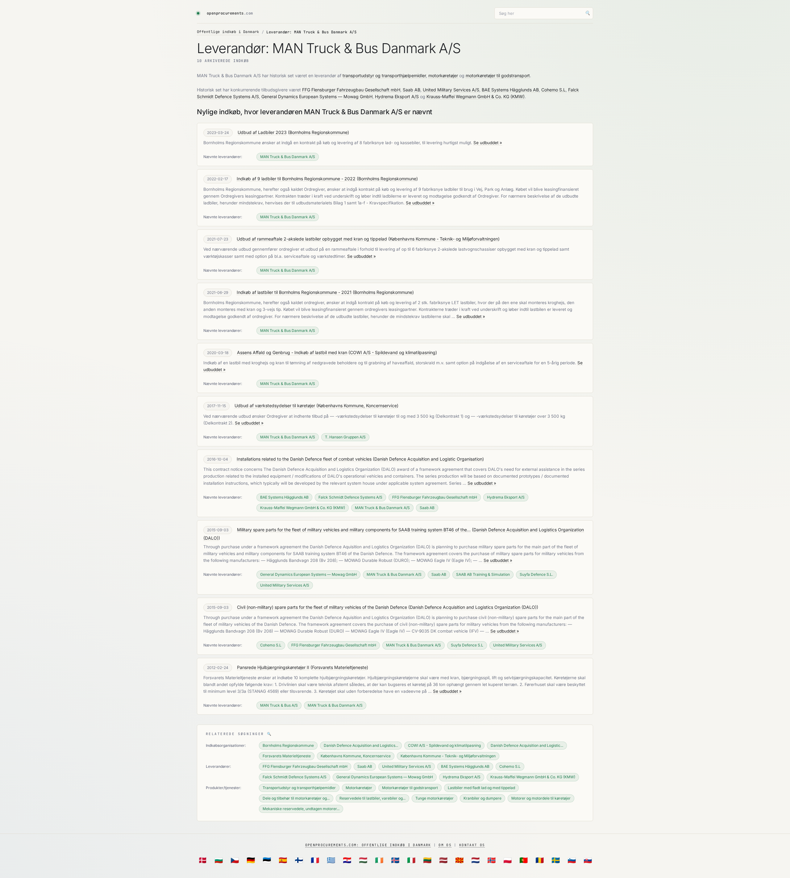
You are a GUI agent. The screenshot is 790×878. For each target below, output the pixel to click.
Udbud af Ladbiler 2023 (262, 132)
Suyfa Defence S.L (467, 645)
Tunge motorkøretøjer (434, 798)
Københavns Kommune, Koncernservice (357, 405)
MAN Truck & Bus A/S (279, 705)
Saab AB (411, 89)
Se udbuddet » (487, 142)
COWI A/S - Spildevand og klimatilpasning (392, 352)
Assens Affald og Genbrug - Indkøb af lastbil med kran (292, 352)
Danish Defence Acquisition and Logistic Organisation (428, 459)
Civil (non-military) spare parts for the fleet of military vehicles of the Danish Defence (322, 607)
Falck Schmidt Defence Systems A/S (350, 497)
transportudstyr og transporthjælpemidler (384, 75)
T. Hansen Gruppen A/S (345, 437)
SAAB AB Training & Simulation (483, 574)
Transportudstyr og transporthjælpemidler (299, 787)
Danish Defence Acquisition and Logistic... (527, 745)
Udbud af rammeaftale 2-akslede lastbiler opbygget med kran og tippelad (312, 238)
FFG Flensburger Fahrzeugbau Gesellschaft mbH (351, 89)
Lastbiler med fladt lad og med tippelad (481, 787)
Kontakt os (472, 845)
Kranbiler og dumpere (482, 798)
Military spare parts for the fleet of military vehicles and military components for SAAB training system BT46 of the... (354, 529)
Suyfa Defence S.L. (536, 574)
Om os (445, 845)
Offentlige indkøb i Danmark (228, 31)
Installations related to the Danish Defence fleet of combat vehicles (304, 459)
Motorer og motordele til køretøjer (541, 798)
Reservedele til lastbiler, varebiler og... (372, 798)
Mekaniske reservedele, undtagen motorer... (301, 808)
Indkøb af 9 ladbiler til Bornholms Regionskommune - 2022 (296, 178)
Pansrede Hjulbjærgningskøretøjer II (273, 667)
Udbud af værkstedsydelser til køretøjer (275, 405)
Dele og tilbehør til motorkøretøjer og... (296, 798)
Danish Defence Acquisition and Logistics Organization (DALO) (473, 607)
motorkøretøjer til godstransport (498, 75)
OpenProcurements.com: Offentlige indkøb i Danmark (368, 845)
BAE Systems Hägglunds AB (510, 89)
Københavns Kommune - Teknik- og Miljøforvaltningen (444, 238)
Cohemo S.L (553, 89)
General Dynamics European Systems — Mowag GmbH (316, 96)
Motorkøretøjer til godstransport (410, 787)
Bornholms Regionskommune (318, 132)
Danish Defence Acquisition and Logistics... (361, 745)
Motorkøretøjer (359, 787)
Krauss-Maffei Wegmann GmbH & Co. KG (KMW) (475, 96)
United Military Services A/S (451, 89)
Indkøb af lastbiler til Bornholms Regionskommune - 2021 (294, 292)
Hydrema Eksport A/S (397, 96)
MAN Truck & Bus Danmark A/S (287, 156)
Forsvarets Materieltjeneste (339, 667)
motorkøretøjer (443, 75)
